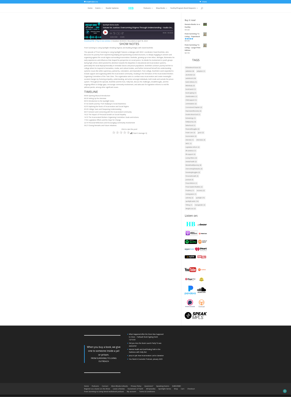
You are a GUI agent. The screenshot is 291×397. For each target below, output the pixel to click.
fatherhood (190, 125)
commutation (191, 104)
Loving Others (191, 158)
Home (90, 8)
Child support (191, 100)
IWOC (188, 143)
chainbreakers (191, 96)
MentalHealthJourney (193, 165)
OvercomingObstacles (194, 169)
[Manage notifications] (285, 391)
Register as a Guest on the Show (97, 389)
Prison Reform (191, 183)
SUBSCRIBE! (176, 386)
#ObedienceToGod (193, 67)
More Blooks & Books (119, 386)
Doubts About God (193, 114)
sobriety (189, 198)
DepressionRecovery (193, 111)
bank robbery (191, 82)
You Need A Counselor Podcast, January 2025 (146, 359)
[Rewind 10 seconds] (114, 33)
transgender (200, 205)
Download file (89, 41)
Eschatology (191, 118)
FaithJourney (191, 122)
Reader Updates (112, 8)
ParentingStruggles (193, 172)
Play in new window (103, 41)
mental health (191, 162)
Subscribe (114, 37)
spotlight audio (192, 201)
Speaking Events (162, 386)
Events (98, 8)
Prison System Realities (194, 187)
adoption (201, 71)
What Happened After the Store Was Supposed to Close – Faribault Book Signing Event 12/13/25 (146, 337)
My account (131, 391)
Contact (105, 386)
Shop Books (160, 8)
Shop (176, 389)
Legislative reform (192, 147)
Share (122, 37)
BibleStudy (190, 86)
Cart (182, 389)
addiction (190, 71)
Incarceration (191, 136)
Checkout (191, 389)
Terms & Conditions (147, 391)
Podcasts (147, 8)
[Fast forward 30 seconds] (122, 33)
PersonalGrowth (192, 176)
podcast (189, 180)
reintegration (191, 194)
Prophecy (190, 190)
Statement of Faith (135, 389)
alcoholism (190, 75)
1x (118, 33)
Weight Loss (191, 209)
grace (201, 133)
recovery (201, 190)
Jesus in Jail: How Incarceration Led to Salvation (146, 355)
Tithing (189, 205)
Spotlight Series (164, 389)
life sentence (191, 151)
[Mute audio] (111, 33)
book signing (191, 93)
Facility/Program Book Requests (183, 8)
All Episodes (150, 389)
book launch (191, 89)
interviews (200, 140)
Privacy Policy (136, 386)
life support (190, 154)
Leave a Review (119, 389)
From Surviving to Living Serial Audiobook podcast (104, 391)
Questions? (148, 386)
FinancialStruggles (192, 129)
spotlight (200, 198)
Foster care (190, 133)
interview (190, 140)
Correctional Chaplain (194, 107)
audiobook (191, 78)
